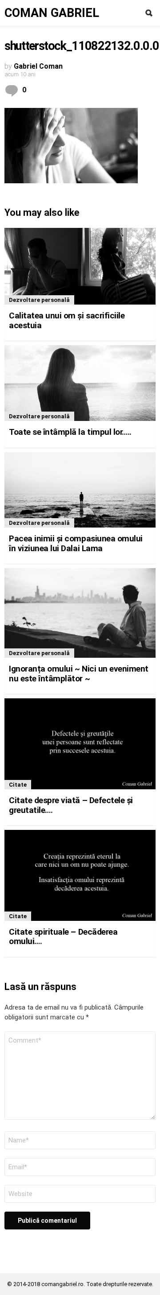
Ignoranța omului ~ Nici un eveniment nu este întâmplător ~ (78, 673)
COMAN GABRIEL (51, 13)
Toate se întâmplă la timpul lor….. (70, 432)
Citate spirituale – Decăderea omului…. (63, 936)
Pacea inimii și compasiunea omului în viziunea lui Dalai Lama (76, 543)
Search (149, 13)
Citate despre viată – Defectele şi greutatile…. (71, 805)
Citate (18, 784)
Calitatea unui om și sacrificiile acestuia (66, 320)
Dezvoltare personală (39, 300)
